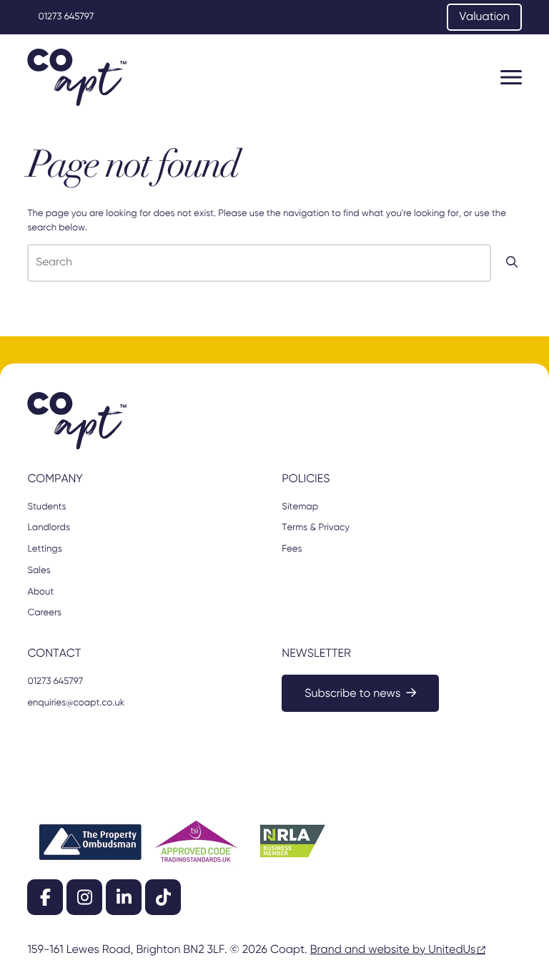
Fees (292, 549)
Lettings (44, 549)
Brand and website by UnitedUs (393, 950)
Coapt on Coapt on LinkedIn (124, 897)
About (40, 592)
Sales (38, 570)
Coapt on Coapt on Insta (84, 897)
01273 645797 (66, 16)
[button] (511, 77)
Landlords (48, 527)
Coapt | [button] (77, 77)
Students (46, 507)
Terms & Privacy (316, 527)
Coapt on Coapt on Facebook (45, 897)
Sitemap (300, 507)
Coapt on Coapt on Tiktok (163, 897)
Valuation (484, 17)
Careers (44, 612)
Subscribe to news (352, 694)
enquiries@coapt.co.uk (75, 703)
